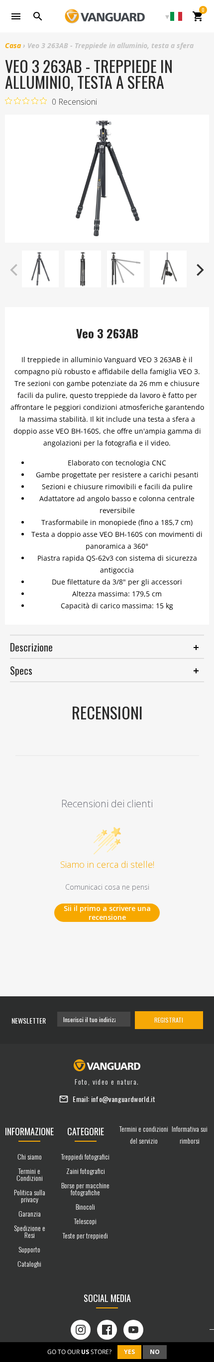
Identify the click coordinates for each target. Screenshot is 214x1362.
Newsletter (28, 1020)
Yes (129, 1352)
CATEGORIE (85, 1131)
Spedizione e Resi (29, 1231)
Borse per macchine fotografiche (85, 1188)
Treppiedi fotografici (85, 1156)
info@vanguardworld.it (123, 1099)
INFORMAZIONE (29, 1131)
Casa (13, 45)
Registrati (168, 1020)
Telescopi (85, 1221)
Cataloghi (29, 1263)
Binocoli (85, 1206)
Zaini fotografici (85, 1171)
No (155, 1352)
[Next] (199, 270)
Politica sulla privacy (29, 1195)
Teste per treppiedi (85, 1235)
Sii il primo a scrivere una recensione (107, 913)
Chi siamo (29, 1156)
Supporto (29, 1249)
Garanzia (29, 1213)
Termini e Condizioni (29, 1174)
